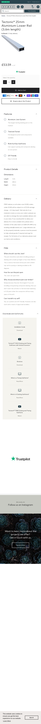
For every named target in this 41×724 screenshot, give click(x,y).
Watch (20, 348)
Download (20, 330)
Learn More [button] (7, 721)
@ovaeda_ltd (20, 502)
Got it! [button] (32, 717)
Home (3, 15)
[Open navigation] (38, 6)
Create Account (35, 1)
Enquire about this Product (22, 101)
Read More (19, 381)
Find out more (20, 545)
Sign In (29, 1)
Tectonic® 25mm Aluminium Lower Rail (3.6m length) (21, 15)
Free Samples (32, 11)
